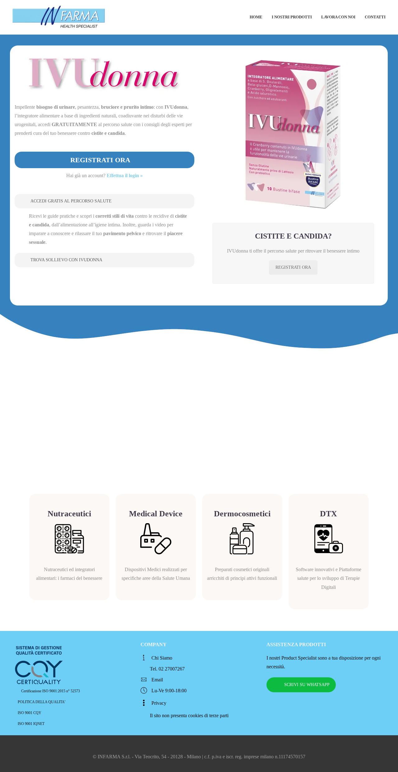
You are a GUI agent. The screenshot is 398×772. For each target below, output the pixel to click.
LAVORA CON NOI (338, 17)
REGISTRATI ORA (293, 267)
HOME (256, 17)
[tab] (104, 201)
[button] (104, 201)
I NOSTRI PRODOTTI (292, 17)
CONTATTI (375, 17)
